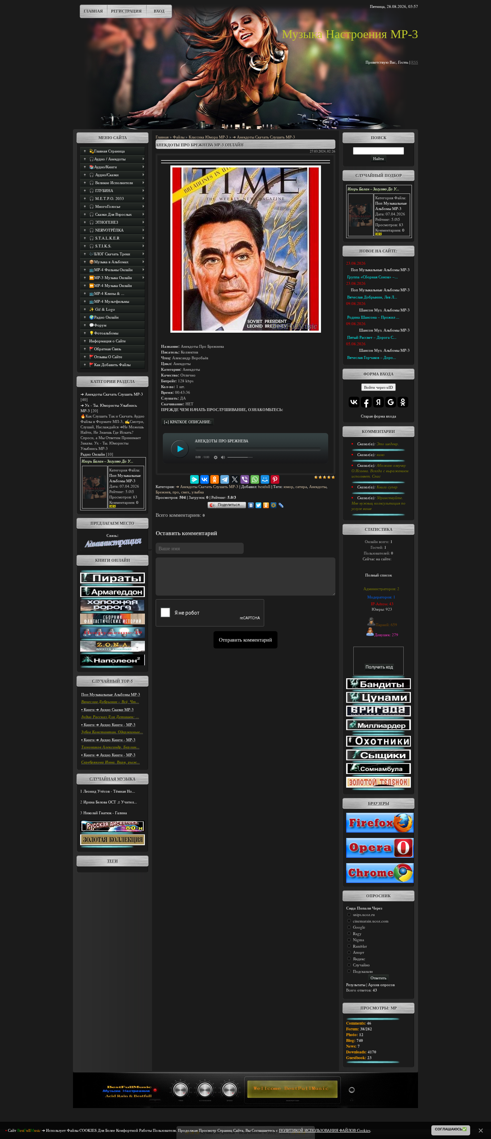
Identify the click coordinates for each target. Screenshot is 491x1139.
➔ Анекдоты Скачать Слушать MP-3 (112, 394)
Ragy (357, 933)
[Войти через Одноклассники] (403, 402)
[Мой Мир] (265, 479)
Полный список (378, 575)
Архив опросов (381, 984)
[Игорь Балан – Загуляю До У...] (94, 497)
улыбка (198, 492)
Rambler (360, 946)
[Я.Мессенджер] (194, 479)
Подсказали (363, 971)
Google (359, 927)
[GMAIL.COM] (112, 545)
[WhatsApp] (255, 479)
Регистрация (126, 11)
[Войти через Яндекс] (378, 402)
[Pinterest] (275, 479)
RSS (414, 62)
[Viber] (244, 479)
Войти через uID (378, 387)
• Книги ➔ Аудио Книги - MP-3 (108, 724)
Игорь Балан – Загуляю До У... (107, 461)
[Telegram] (224, 479)
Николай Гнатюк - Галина (105, 812)
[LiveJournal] (281, 505)
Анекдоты (317, 486)
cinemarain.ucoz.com (371, 921)
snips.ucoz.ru (364, 914)
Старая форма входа (378, 416)
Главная (93, 11)
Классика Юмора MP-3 (208, 137)
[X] (234, 479)
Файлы (178, 137)
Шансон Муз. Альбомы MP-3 (384, 310)
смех (185, 492)
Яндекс (359, 958)
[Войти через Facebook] (366, 402)
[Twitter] (258, 505)
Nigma (358, 939)
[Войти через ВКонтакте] (354, 402)
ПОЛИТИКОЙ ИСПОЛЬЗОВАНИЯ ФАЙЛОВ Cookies (324, 1130)
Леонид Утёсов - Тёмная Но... (109, 791)
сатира (301, 486)
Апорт (358, 952)
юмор (288, 486)
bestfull (264, 486)
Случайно (361, 964)
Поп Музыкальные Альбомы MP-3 (125, 478)
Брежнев (163, 492)
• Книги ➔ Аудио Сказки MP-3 (107, 709)
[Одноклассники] (214, 479)
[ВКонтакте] (204, 479)
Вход (159, 11)
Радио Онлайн (93, 454)
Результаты (355, 984)
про (176, 492)
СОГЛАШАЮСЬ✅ (451, 1129)
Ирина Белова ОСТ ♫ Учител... (110, 802)
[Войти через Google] (390, 402)
